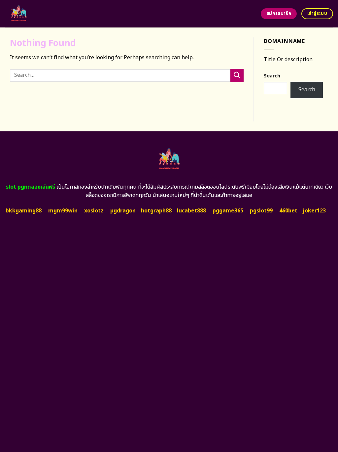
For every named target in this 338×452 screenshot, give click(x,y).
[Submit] (237, 75)
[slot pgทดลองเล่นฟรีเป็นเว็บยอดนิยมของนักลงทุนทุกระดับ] (44, 13)
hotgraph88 (156, 211)
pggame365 (228, 211)
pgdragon (123, 211)
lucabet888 (191, 211)
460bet (288, 211)
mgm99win (63, 211)
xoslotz (94, 211)
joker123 (314, 211)
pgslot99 (261, 211)
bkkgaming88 (24, 211)
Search (272, 75)
